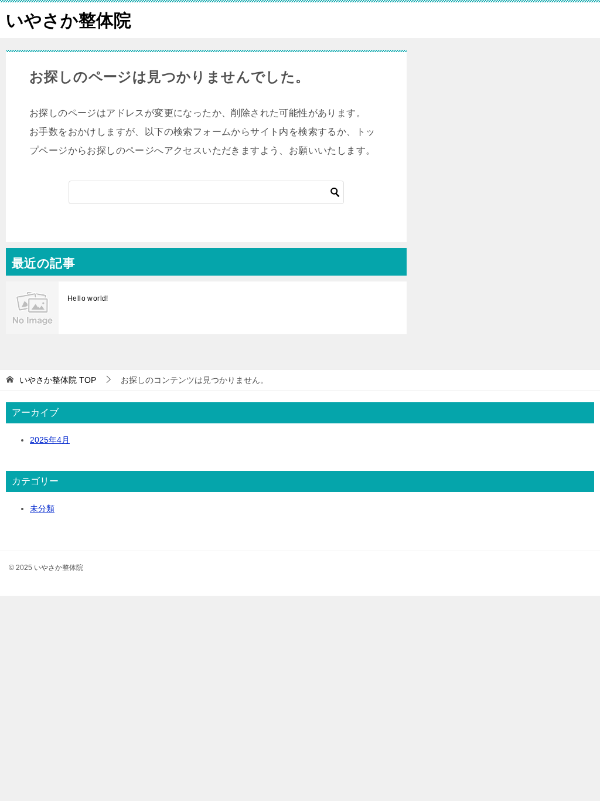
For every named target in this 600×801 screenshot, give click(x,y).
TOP (57, 380)
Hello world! (87, 298)
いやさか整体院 (68, 20)
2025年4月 (50, 439)
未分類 (42, 508)
